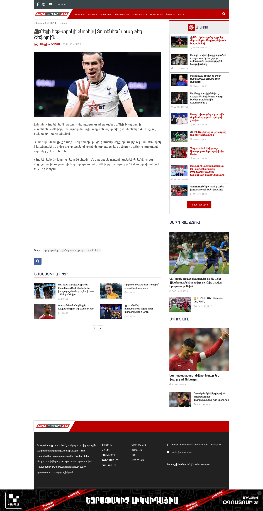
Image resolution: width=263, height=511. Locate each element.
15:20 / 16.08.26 (203, 404)
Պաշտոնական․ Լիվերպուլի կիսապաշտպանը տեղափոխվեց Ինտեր (207, 151)
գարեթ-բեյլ (51, 250)
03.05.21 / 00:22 (72, 44)
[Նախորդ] (94, 327)
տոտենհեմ (93, 250)
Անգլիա (64, 23)
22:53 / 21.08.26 (199, 158)
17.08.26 (130, 292)
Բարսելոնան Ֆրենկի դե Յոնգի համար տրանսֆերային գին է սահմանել (205, 79)
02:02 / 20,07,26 (204, 306)
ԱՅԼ (180, 14)
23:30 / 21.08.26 (180, 107)
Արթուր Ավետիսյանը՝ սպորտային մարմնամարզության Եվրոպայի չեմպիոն (207, 117)
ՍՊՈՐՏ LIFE (138, 460)
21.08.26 (64, 299)
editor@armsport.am (182, 452)
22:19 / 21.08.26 (180, 179)
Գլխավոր (39, 23)
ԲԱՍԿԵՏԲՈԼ (106, 14)
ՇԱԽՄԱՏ (170, 14)
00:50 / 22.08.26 (199, 48)
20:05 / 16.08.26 (178, 384)
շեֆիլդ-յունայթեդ (72, 250)
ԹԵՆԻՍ (91, 14)
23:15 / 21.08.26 (199, 125)
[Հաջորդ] (100, 327)
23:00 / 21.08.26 (199, 139)
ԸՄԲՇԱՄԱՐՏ (139, 14)
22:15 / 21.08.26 (199, 194)
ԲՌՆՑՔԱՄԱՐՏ (122, 14)
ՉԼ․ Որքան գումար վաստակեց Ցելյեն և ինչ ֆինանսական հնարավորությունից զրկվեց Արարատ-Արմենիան (195, 282)
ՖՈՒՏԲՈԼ (78, 14)
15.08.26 (130, 316)
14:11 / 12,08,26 (180, 291)
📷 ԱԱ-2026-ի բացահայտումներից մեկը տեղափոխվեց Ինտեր (139, 308)
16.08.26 (64, 313)
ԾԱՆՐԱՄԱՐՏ (156, 14)
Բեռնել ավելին (199, 205)
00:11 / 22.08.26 (180, 68)
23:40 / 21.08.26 (199, 86)
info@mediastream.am (198, 464)
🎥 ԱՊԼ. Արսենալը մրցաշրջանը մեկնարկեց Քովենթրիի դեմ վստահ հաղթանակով (208, 40)
